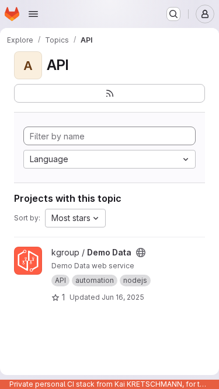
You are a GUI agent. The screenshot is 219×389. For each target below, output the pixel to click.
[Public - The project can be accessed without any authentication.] (140, 252)
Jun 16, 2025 (123, 297)
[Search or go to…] (173, 14)
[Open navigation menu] (33, 14)
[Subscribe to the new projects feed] (109, 93)
